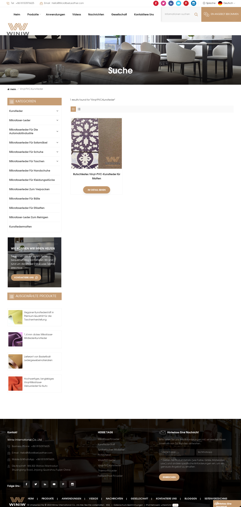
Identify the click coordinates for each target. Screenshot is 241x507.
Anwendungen (55, 14)
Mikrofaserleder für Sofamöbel (28, 142)
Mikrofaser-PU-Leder (108, 439)
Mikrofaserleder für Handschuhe (29, 170)
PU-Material (104, 455)
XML (108, 505)
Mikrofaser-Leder (19, 120)
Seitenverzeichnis (216, 498)
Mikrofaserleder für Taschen (26, 161)
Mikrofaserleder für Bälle (24, 198)
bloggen (191, 498)
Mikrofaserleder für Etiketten (27, 208)
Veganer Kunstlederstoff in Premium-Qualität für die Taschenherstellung (39, 316)
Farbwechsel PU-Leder (110, 476)
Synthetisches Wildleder (111, 450)
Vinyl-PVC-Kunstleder (109, 466)
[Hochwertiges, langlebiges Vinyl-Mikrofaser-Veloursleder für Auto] (15, 383)
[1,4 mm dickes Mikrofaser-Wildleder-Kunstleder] (15, 339)
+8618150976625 (25, 3)
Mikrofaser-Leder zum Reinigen (28, 217)
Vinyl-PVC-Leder (106, 460)
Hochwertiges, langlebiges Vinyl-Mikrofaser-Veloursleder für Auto (39, 382)
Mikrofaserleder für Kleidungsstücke (32, 180)
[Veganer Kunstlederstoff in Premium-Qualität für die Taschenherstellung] (15, 317)
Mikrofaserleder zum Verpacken (29, 189)
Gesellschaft (119, 14)
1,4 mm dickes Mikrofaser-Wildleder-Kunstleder (38, 337)
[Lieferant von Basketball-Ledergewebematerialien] (15, 361)
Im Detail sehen (97, 189)
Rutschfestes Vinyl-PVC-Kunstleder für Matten (96, 176)
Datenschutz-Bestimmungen (128, 505)
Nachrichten (96, 14)
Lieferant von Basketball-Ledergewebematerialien (38, 359)
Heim (17, 14)
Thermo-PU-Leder (107, 471)
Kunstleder (16, 111)
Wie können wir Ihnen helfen (33, 248)
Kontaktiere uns (144, 14)
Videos (76, 14)
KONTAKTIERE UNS (24, 277)
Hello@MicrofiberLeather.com (68, 3)
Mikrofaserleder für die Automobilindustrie (23, 131)
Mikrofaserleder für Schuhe (26, 151)
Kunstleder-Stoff (106, 445)
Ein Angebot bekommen (225, 14)
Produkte (33, 14)
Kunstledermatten (20, 226)
